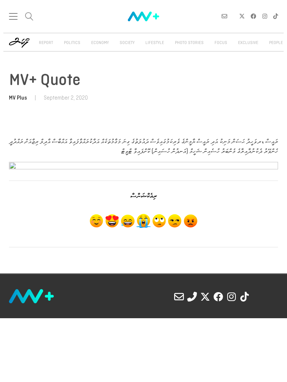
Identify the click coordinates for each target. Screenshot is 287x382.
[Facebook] (218, 296)
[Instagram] (231, 296)
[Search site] (29, 17)
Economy (100, 43)
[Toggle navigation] (13, 16)
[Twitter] (205, 296)
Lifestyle (154, 43)
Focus (221, 43)
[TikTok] (244, 296)
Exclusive (248, 43)
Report (46, 43)
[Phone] (192, 296)
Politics (72, 43)
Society (127, 43)
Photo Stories (189, 43)
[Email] (179, 296)
